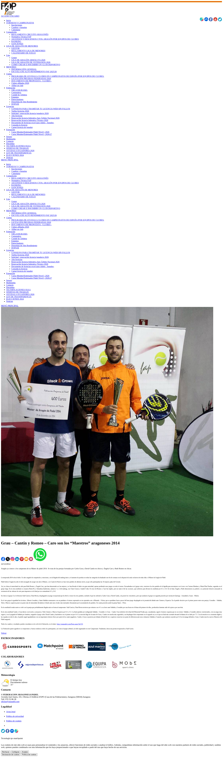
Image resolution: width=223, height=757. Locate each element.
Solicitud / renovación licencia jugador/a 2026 (30, 257)
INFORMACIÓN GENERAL (24, 213)
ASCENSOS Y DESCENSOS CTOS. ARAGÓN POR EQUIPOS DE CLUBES (45, 183)
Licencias (10, 250)
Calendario (15, 173)
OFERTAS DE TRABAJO (17, 292)
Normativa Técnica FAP (21, 180)
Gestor (14, 201)
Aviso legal (10, 712)
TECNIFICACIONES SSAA (18, 290)
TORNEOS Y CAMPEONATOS (20, 166)
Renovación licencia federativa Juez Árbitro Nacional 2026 (35, 262)
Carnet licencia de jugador (22, 271)
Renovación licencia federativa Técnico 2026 (29, 264)
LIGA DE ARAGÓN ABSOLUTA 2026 (28, 204)
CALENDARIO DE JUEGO (23, 197)
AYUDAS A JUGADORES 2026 (20, 294)
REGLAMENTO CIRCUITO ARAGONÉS (29, 178)
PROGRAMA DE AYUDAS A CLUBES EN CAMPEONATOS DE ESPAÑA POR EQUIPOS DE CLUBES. (57, 220)
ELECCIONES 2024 (15, 299)
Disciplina (10, 287)
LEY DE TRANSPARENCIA (18, 297)
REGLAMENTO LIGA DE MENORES (28, 194)
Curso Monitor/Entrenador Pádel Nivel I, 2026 (30, 276)
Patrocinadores (17, 243)
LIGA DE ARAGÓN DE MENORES (22, 190)
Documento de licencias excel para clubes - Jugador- (32, 266)
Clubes (9, 218)
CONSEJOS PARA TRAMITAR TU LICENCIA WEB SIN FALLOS (40, 252)
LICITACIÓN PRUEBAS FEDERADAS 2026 (31, 222)
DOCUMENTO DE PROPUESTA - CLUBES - (31, 225)
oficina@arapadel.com (10, 701)
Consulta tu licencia (19, 269)
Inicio (8, 164)
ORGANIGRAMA (19, 234)
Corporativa (16, 236)
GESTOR (15, 192)
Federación (10, 232)
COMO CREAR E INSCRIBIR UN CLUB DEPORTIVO (35, 208)
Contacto (10, 285)
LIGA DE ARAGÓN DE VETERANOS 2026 (30, 206)
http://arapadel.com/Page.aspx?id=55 (70, 624)
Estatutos (15, 241)
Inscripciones (16, 169)
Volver (3, 633)
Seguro (9, 280)
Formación (10, 273)
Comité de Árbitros (19, 238)
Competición (11, 176)
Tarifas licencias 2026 (20, 255)
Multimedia (10, 283)
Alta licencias (16, 259)
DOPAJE (15, 248)
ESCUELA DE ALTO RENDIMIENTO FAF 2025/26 (34, 215)
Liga (8, 199)
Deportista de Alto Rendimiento (24, 245)
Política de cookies (13, 721)
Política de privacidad (15, 716)
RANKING (16, 185)
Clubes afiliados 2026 (20, 227)
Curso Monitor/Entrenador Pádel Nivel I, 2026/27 (31, 278)
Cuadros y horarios (19, 171)
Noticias (9, 301)
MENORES (11, 211)
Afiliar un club (17, 229)
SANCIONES (17, 187)
